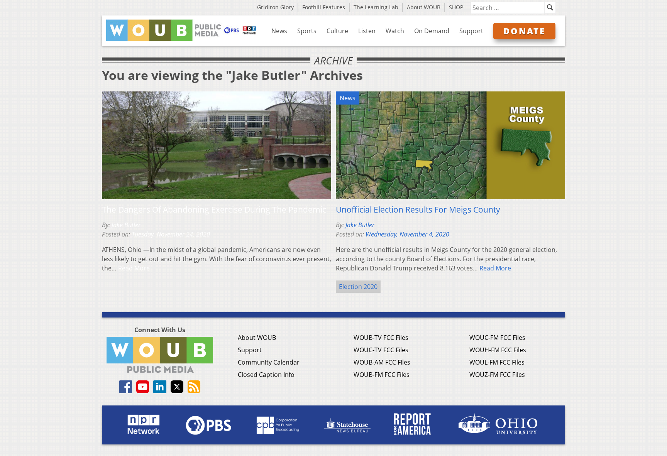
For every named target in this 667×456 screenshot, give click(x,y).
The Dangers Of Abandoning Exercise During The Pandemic (214, 209)
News (279, 31)
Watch (395, 31)
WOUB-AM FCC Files (382, 362)
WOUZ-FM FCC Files (497, 374)
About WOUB (423, 7)
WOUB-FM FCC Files (382, 374)
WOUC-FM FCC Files (497, 337)
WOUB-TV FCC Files (381, 337)
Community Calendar (269, 362)
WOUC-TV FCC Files (381, 350)
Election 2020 (358, 286)
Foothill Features (323, 7)
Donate (524, 31)
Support (471, 31)
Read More (134, 268)
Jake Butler (126, 225)
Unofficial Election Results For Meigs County (418, 209)
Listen (367, 31)
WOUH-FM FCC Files (497, 350)
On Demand (431, 31)
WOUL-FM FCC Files (497, 362)
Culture (337, 31)
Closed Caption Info (266, 374)
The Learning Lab (376, 7)
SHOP (456, 7)
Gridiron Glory (275, 7)
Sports (307, 31)
